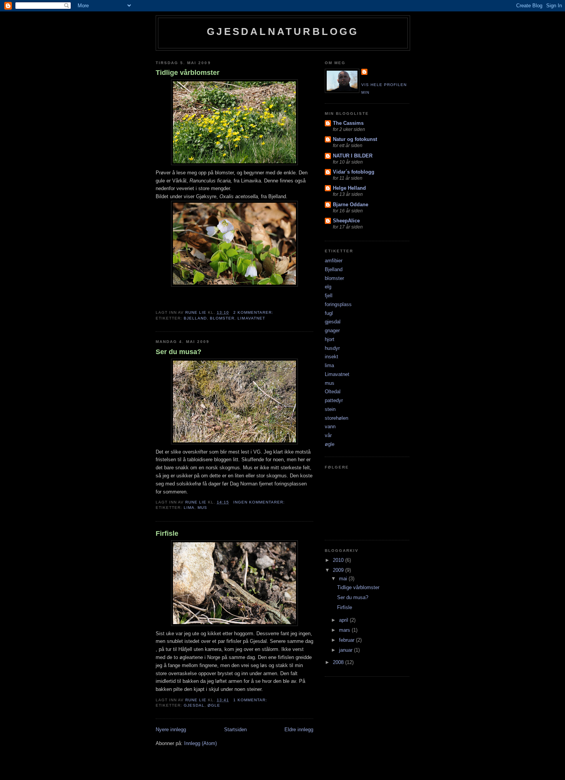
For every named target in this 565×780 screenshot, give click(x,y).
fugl (329, 313)
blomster (222, 318)
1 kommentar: (251, 700)
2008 (339, 662)
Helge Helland (349, 188)
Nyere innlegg (171, 729)
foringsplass (338, 304)
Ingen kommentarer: (259, 502)
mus (202, 507)
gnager (332, 330)
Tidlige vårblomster (187, 72)
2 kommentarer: (254, 312)
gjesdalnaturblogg (283, 31)
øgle (214, 705)
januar (346, 650)
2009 (339, 570)
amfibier (333, 260)
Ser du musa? (178, 352)
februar (347, 640)
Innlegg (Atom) (200, 743)
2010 (339, 560)
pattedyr (334, 400)
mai (344, 578)
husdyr (332, 348)
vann (330, 426)
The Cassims (348, 123)
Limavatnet (251, 318)
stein (330, 409)
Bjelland (195, 318)
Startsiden (235, 729)
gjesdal (194, 705)
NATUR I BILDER (352, 156)
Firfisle (167, 533)
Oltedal (333, 391)
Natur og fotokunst (355, 139)
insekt (331, 356)
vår (328, 435)
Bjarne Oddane (350, 204)
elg (328, 287)
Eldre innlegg (298, 729)
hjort (329, 339)
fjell (328, 295)
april (344, 620)
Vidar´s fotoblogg (353, 172)
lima (189, 507)
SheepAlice (346, 221)
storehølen (336, 418)
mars (345, 630)
